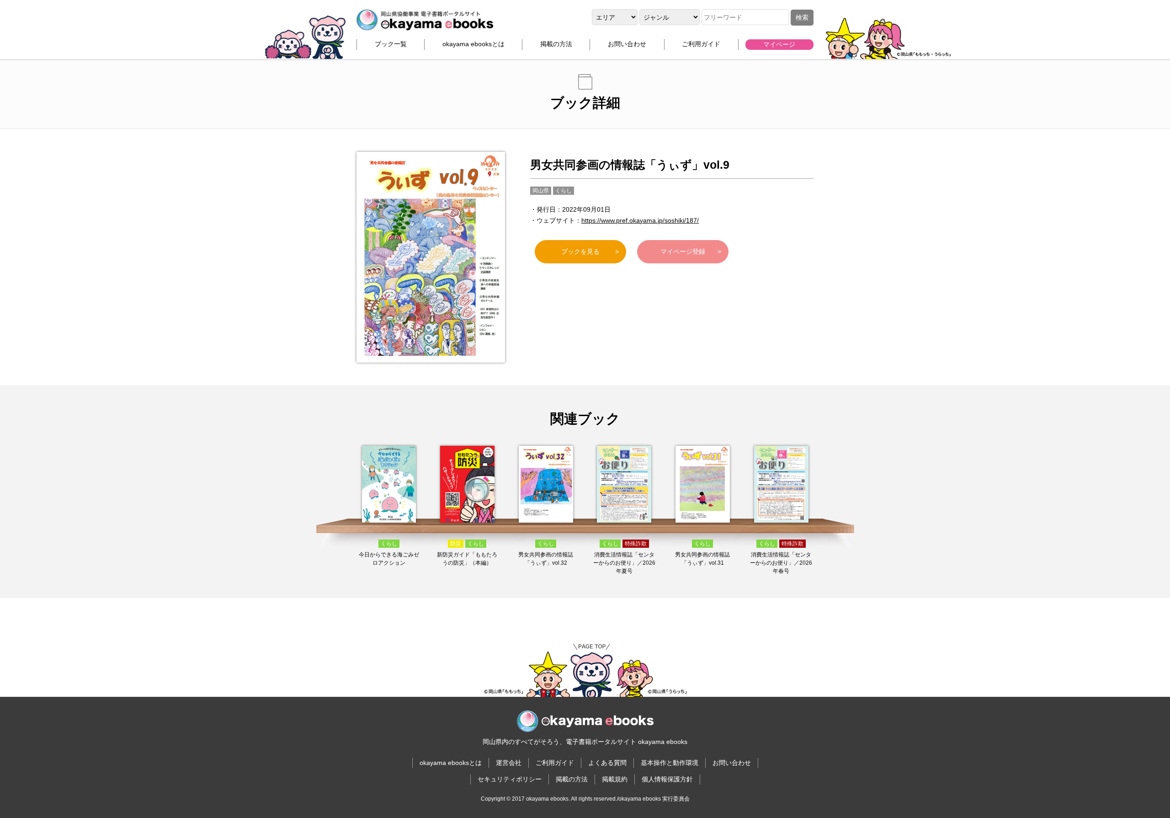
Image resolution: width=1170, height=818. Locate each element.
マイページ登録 (682, 251)
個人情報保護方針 (667, 779)
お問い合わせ (627, 44)
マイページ (779, 44)
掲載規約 (615, 779)
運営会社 (508, 762)
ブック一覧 (391, 44)
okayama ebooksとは (473, 44)
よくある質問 (607, 762)
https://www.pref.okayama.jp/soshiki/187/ (640, 220)
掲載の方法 (556, 44)
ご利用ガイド (701, 44)
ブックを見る (580, 251)
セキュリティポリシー (510, 779)
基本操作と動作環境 (669, 762)
